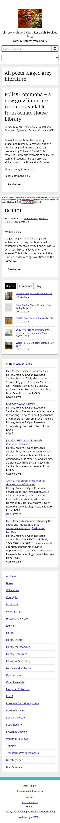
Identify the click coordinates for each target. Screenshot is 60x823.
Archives (11, 576)
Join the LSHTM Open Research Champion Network (24, 442)
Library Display (14, 639)
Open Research (15, 682)
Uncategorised (14, 760)
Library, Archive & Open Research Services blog (30, 34)
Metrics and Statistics (18, 668)
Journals (11, 625)
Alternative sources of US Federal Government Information (25, 482)
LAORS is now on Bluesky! (20, 404)
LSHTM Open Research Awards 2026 (34, 318)
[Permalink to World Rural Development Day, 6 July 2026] (9, 345)
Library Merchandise (18, 647)
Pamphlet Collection (18, 689)
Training (11, 746)
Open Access (31, 218)
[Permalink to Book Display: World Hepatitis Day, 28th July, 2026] (9, 307)
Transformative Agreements (22, 753)
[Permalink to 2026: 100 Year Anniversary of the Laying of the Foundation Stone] (9, 332)
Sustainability (14, 724)
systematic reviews (17, 738)
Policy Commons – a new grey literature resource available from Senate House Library (28, 106)
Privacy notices (30, 802)
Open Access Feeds (20, 364)
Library (10, 632)
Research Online (15, 710)
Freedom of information (30, 791)
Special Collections (17, 717)
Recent (10, 286)
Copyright (12, 597)
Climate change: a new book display (34, 293)
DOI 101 (13, 210)
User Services (14, 767)
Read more (14, 184)
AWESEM (36, 817)
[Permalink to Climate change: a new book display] (9, 296)
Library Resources (16, 654)
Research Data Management (22, 703)
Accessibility (30, 785)
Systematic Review (26, 130)
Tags (39, 286)
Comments (25, 286)
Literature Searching (18, 661)
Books (9, 583)
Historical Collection (17, 618)
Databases (10, 130)
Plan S (9, 696)
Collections (44, 126)
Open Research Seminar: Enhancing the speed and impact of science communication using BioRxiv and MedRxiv (29, 526)
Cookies (30, 796)
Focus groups (14, 611)
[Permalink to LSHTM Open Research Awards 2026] (9, 321)
